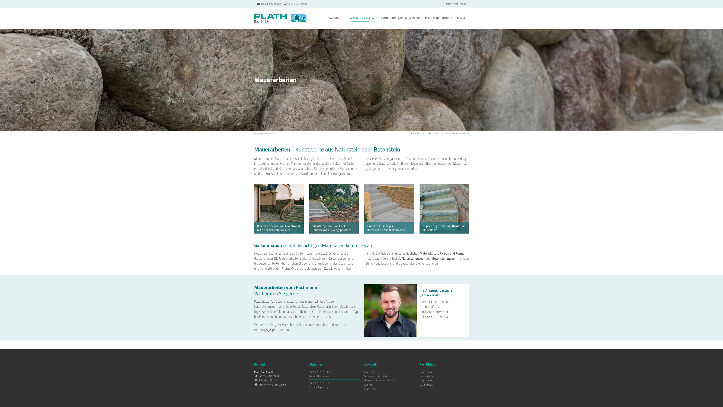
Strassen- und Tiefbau (441, 133)
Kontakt (448, 3)
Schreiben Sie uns (268, 380)
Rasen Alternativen (319, 376)
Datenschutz (426, 376)
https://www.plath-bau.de (272, 384)
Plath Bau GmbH (280, 18)
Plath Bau (369, 372)
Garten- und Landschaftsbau (379, 380)
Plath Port (369, 388)
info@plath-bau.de (271, 3)
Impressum (460, 3)
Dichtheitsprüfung (319, 387)
